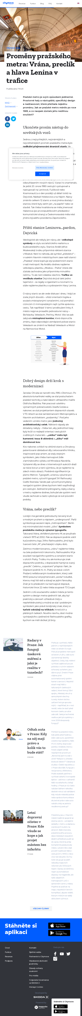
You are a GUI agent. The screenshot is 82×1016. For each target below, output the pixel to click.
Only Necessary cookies (44, 167)
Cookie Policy (44, 162)
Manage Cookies (36, 987)
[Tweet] (13, 118)
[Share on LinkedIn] (7, 124)
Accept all (42, 174)
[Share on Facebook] (7, 118)
